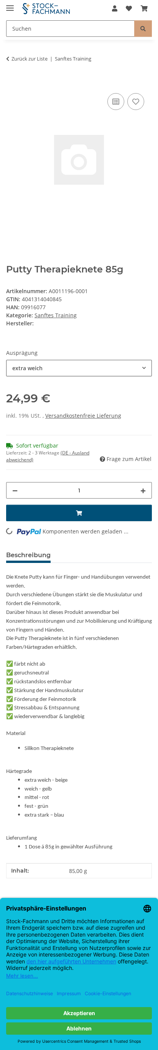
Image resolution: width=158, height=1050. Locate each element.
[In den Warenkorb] (12, 83)
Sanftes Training (56, 315)
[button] (115, 8)
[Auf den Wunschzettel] (135, 101)
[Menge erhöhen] (143, 490)
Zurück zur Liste (30, 58)
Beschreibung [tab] (28, 555)
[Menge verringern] (15, 490)
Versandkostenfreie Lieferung (83, 415)
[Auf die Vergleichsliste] (115, 101)
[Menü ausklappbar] (10, 5)
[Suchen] (143, 28)
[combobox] (79, 368)
